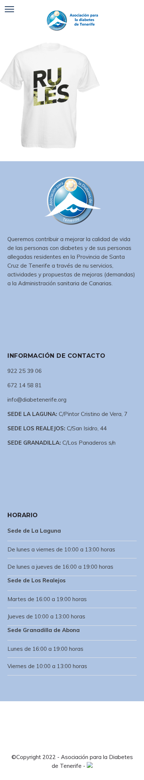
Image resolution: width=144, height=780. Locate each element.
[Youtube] (90, 743)
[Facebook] (54, 743)
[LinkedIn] (66, 743)
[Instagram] (78, 743)
